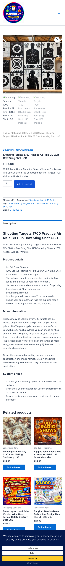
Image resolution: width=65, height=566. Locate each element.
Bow (11, 203)
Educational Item (11, 149)
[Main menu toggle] (59, 13)
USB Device (38, 133)
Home (6, 133)
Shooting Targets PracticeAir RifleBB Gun (33, 203)
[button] (57, 39)
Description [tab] (9, 223)
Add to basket (24, 184)
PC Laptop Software (21, 133)
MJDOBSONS (16, 210)
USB (10, 206)
